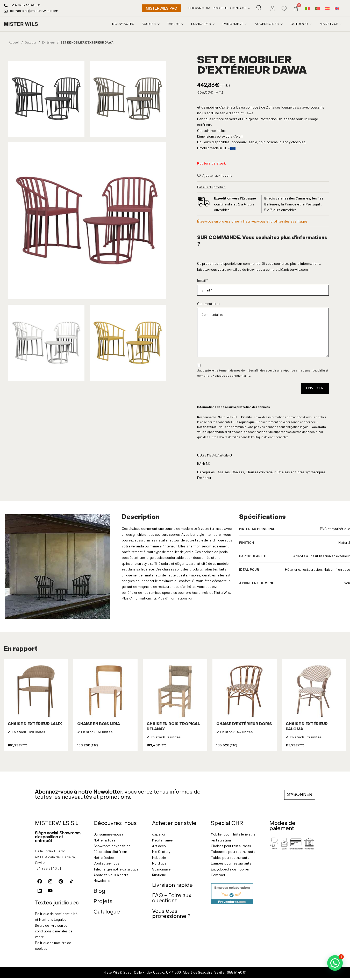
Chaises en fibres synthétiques (301, 472)
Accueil (14, 42)
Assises (224, 472)
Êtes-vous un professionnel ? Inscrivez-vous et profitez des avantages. (252, 221)
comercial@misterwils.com (287, 269)
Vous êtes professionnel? (171, 914)
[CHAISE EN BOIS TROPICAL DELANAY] (175, 691)
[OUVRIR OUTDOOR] (310, 24)
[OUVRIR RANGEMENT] (245, 24)
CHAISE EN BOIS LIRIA (98, 724)
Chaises (238, 472)
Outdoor (31, 42)
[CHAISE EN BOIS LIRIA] (105, 691)
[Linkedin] (39, 890)
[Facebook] (39, 881)
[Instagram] (50, 881)
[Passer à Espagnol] (327, 8)
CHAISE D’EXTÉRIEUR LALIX (35, 724)
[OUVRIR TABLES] (182, 24)
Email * (202, 280)
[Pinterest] (61, 881)
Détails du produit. (211, 187)
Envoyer (315, 388)
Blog (99, 891)
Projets (103, 901)
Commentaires (208, 303)
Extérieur (48, 42)
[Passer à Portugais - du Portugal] (317, 8)
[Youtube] (50, 890)
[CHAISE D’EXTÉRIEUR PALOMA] (314, 691)
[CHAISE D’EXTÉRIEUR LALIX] (36, 691)
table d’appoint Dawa (236, 113)
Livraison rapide (172, 885)
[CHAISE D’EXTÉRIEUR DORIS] (244, 691)
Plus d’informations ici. (175, 598)
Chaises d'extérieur (261, 472)
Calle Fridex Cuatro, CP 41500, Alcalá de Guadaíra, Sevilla (179, 972)
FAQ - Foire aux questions (171, 898)
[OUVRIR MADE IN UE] (340, 24)
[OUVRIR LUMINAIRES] (213, 24)
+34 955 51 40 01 (48, 868)
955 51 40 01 (236, 972)
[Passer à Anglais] (337, 8)
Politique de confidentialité (231, 375)
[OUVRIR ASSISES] (158, 24)
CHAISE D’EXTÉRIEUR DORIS (244, 724)
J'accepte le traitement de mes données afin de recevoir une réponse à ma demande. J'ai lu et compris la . (262, 372)
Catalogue (107, 912)
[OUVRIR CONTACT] (249, 8)
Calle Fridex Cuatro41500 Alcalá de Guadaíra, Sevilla (55, 857)
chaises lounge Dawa (284, 107)
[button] (335, 963)
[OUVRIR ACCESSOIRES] (281, 24)
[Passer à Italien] (307, 8)
